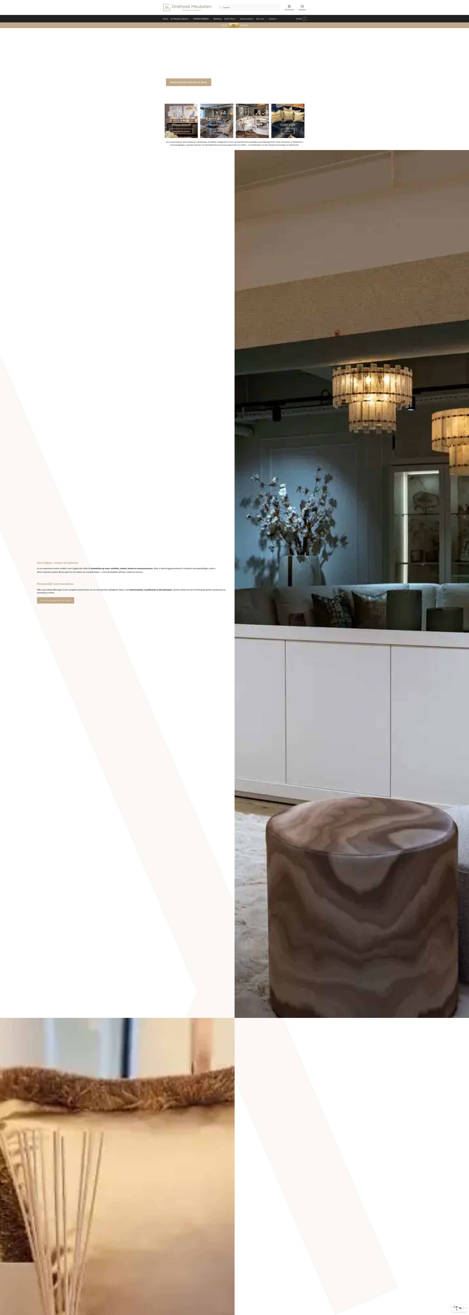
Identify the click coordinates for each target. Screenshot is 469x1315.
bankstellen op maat (100, 568)
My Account (289, 9)
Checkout (302, 9)
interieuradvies (136, 589)
